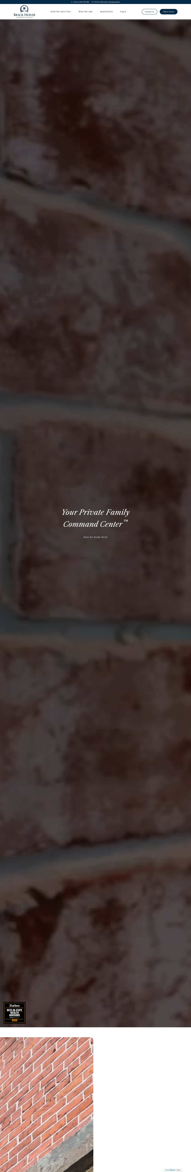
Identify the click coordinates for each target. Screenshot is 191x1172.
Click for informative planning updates (106, 2)
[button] (61, 12)
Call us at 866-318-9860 (81, 2)
